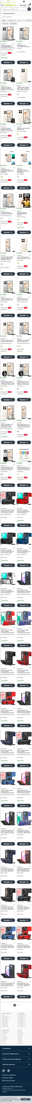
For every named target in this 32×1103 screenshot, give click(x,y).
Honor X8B (20, 1034)
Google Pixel (4, 1017)
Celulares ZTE (4, 1020)
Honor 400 (4, 1034)
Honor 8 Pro (4, 1036)
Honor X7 (20, 1039)
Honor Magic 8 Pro (21, 1014)
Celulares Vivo (5, 1025)
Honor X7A (20, 1036)
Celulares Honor (5, 1031)
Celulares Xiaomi (5, 1026)
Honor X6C (20, 1043)
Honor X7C (20, 1038)
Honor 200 (4, 1039)
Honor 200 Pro (5, 1038)
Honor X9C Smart (21, 1032)
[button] (16, 9)
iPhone (3, 1014)
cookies (10, 1100)
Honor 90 (4, 1040)
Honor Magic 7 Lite (21, 1018)
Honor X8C (20, 1035)
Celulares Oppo (5, 1022)
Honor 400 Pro (5, 1032)
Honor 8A (4, 1043)
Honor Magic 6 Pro (21, 1021)
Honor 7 (3, 1042)
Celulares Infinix (5, 1021)
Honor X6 (20, 1042)
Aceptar (25, 1099)
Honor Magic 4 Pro (21, 1026)
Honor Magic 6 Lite (21, 1022)
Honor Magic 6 (21, 1023)
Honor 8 (3, 1035)
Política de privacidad (8, 1080)
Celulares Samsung (5, 1016)
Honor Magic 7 (21, 1020)
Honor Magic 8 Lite (21, 1016)
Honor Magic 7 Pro (21, 1017)
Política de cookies (7, 1077)
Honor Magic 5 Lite (21, 1025)
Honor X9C (20, 1031)
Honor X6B (20, 1040)
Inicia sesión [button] (23, 5)
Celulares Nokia (5, 1023)
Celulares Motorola (6, 1018)
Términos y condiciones (8, 1075)
